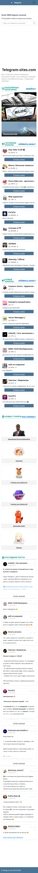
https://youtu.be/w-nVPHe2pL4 (13, 837)
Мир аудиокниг (15, 197)
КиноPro (12, 396)
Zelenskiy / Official (16, 259)
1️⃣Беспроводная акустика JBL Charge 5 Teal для (18, 587)
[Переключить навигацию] (34, 3)
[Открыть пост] (30, 564)
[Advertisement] (19, 47)
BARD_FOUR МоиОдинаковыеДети (22, 603)
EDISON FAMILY (14, 826)
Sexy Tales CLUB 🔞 (16, 149)
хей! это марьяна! (16, 364)
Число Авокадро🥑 (16, 317)
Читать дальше (19, 596)
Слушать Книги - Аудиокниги (21, 286)
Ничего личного (14, 632)
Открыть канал (19, 159)
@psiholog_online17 (15, 770)
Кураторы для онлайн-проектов (21, 730)
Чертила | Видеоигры (18, 380)
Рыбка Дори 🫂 (14, 796)
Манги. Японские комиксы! (21, 165)
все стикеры (28, 416)
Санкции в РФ (14, 228)
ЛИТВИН (12, 243)
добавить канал (26, 144)
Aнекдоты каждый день (19, 302)
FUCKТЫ (11, 212)
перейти (30, 88)
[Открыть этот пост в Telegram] (34, 564)
